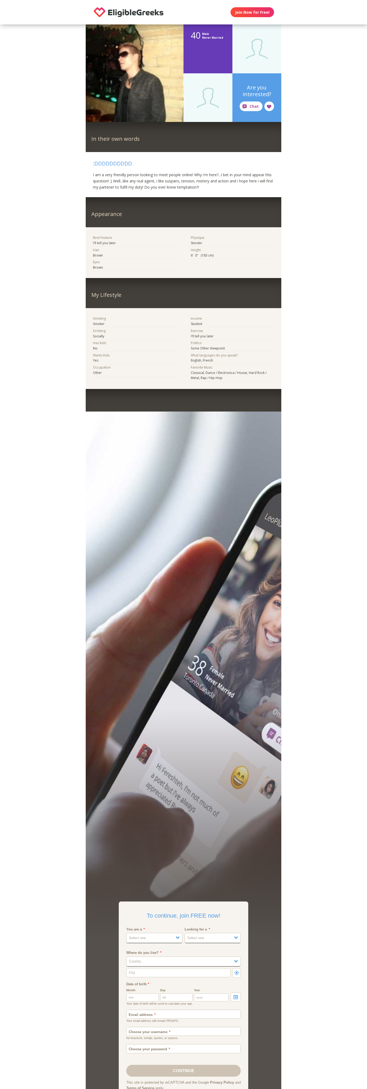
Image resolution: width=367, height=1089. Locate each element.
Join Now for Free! (252, 12)
